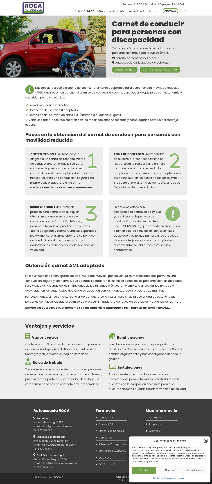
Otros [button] (153, 11)
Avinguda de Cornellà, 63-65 (50, 441)
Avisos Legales (177, 478)
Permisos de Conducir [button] (89, 11)
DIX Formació (107, 464)
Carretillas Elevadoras (112, 451)
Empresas (155, 424)
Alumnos (170, 11)
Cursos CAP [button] (117, 11)
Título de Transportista (113, 444)
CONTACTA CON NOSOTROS (160, 69)
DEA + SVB (105, 457)
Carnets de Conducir (111, 431)
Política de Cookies (162, 478)
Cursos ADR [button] (137, 11)
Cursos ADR (106, 424)
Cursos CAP (106, 417)
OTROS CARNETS (125, 69)
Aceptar (144, 470)
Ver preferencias (195, 470)
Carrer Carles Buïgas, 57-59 (50, 459)
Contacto (155, 417)
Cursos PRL (105, 437)
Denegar (169, 470)
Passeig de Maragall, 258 (48, 422)
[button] (205, 440)
